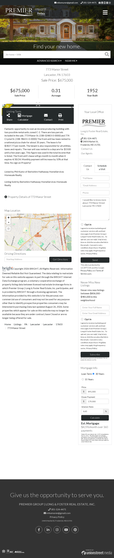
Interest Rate (87, 407)
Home (7, 324)
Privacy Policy (91, 253)
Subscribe (95, 354)
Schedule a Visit (102, 167)
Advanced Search (48, 60)
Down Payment (88, 397)
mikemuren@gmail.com (67, 2)
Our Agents (86, 153)
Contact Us (86, 148)
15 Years (89, 379)
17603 (59, 324)
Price (83, 387)
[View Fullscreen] (8, 228)
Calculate (95, 417)
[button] (107, 54)
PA (25, 324)
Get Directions (60, 259)
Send (95, 260)
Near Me (70, 60)
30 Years (99, 373)
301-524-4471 (89, 2)
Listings (18, 324)
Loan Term (86, 373)
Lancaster (35, 324)
